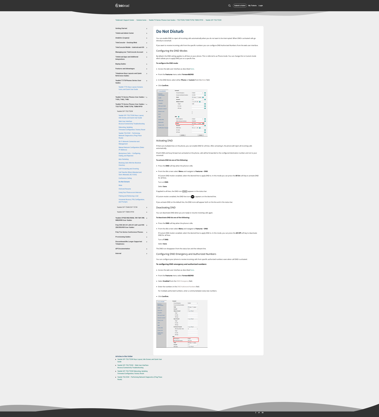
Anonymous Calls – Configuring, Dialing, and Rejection (129, 154)
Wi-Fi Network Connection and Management (129, 143)
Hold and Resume (125, 189)
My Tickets (252, 6)
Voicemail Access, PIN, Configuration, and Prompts (131, 201)
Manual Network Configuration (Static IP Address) (131, 148)
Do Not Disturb (124, 182)
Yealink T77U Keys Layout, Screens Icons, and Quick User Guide (131, 88)
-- (119, 93)
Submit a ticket (239, 6)
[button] (229, 6)
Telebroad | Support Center (124, 20)
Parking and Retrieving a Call (128, 196)
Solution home (141, 20)
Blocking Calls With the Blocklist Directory (130, 164)
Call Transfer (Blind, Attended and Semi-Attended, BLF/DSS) (130, 173)
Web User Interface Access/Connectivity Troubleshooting (132, 122)
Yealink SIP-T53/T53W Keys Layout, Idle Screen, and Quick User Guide (131, 116)
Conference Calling (125, 178)
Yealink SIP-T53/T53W (213, 20)
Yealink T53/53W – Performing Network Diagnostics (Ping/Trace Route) (130, 135)
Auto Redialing (124, 159)
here (192, 69)
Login (261, 6)
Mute (120, 185)
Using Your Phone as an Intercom (130, 192)
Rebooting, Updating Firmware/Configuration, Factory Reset (132, 128)
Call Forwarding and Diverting (129, 169)
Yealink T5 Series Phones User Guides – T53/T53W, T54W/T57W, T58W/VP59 (176, 20)
